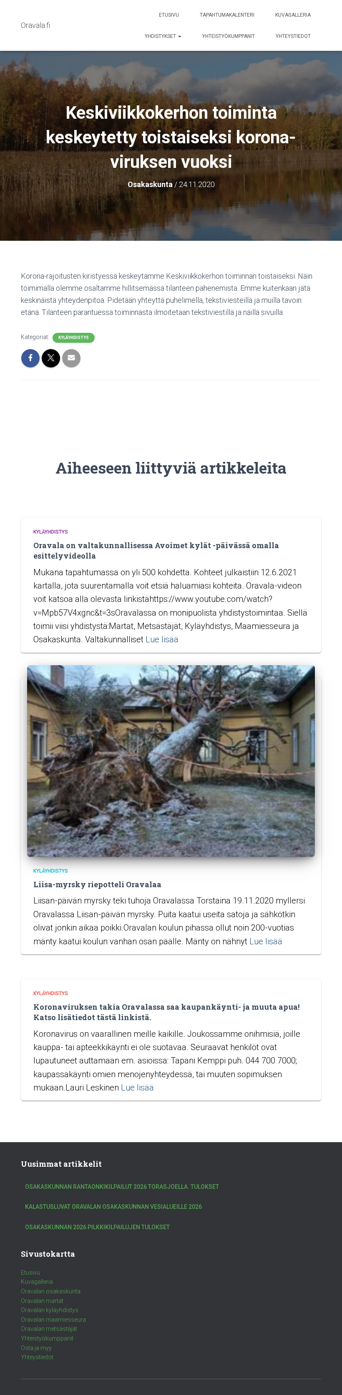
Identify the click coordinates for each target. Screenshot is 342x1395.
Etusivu (169, 15)
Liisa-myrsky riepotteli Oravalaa (97, 884)
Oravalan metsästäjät (49, 1328)
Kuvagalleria (293, 15)
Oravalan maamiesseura (53, 1319)
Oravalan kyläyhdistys (49, 1310)
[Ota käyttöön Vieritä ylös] (325, 1378)
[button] (179, 36)
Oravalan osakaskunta (50, 1291)
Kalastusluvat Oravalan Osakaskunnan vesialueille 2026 (113, 1206)
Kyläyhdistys (73, 337)
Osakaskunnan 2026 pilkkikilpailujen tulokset (97, 1227)
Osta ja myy (36, 1348)
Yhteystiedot (293, 36)
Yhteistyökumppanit (228, 36)
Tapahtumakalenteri (227, 15)
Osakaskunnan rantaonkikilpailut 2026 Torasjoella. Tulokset (122, 1186)
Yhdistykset (161, 36)
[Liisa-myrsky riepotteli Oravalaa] (171, 760)
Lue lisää (162, 639)
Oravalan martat (42, 1301)
